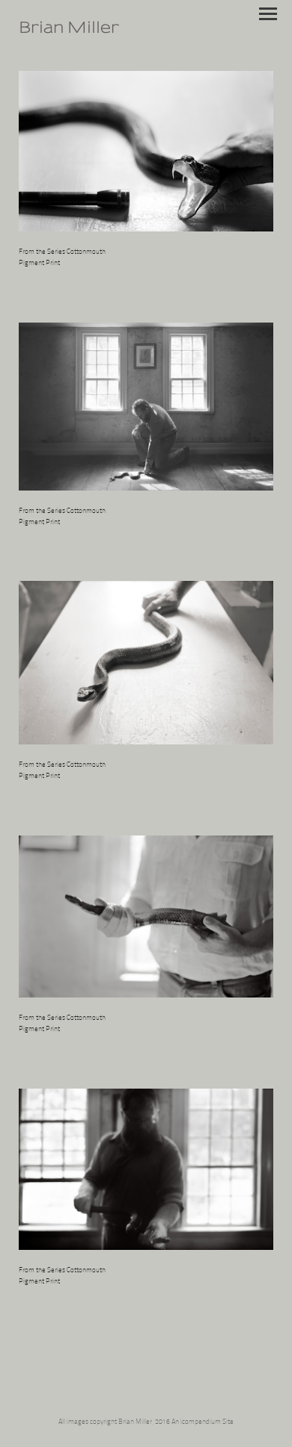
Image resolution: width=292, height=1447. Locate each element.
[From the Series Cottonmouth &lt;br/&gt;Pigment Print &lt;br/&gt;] (146, 151)
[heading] (69, 31)
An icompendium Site (202, 1422)
